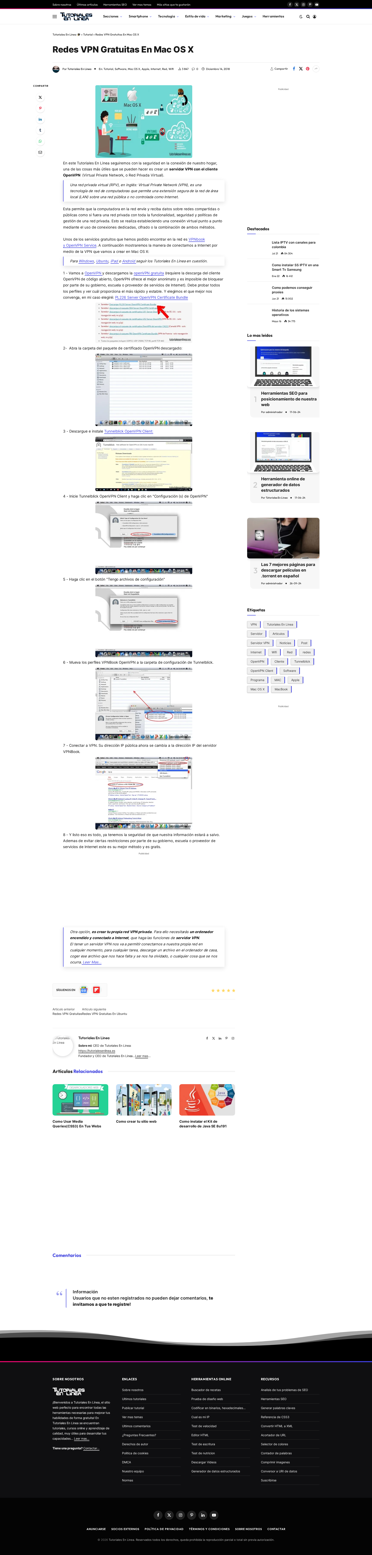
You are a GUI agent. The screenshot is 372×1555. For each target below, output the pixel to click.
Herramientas (273, 16)
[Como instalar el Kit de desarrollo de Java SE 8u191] (207, 1099)
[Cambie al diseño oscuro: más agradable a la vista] (301, 16)
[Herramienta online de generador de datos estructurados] (283, 452)
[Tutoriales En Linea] (76, 16)
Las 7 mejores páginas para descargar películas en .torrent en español (288, 570)
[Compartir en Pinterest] (307, 68)
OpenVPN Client (262, 670)
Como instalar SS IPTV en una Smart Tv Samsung (295, 267)
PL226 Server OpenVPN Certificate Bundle (151, 297)
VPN (254, 624)
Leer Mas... (91, 962)
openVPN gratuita (149, 273)
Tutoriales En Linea (79, 69)
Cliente (279, 661)
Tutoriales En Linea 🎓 (67, 34)
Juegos (247, 16)
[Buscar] (308, 16)
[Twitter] (40, 97)
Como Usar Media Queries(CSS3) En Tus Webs (77, 1123)
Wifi (171, 69)
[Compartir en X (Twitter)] (301, 68)
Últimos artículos (87, 4)
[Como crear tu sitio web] (144, 1100)
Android (129, 261)
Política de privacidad (164, 1529)
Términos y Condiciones (209, 1529)
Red (164, 69)
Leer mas (141, 1056)
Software (120, 69)
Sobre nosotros (62, 4)
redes (307, 652)
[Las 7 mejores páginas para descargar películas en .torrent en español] (283, 538)
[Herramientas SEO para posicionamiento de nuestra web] (283, 366)
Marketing (223, 16)
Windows (86, 261)
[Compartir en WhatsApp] (40, 141)
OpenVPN (93, 273)
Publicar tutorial (133, 1408)
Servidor (256, 633)
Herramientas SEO (115, 4)
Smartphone (138, 16)
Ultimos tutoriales (134, 1399)
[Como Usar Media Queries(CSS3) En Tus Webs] (80, 1099)
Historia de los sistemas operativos (290, 312)
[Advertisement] (144, 887)
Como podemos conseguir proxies (292, 290)
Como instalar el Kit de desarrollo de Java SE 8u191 (203, 1123)
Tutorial (88, 34)
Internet (156, 69)
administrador (274, 412)
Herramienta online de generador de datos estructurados (283, 484)
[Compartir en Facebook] (294, 68)
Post (304, 643)
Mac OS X (134, 69)
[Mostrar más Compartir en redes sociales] (316, 68)
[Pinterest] (40, 108)
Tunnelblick (302, 661)
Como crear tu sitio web (136, 1121)
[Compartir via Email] (40, 152)
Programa (257, 680)
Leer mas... (81, 1438)
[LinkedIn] (40, 119)
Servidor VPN (260, 643)
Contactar (276, 1529)
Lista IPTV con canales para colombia (294, 244)
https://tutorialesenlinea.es (96, 1051)
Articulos (279, 633)
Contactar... (91, 1448)
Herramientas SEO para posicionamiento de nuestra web (289, 399)
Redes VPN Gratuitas (67, 1014)
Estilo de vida (195, 16)
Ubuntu (102, 261)
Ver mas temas (141, 4)
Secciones (110, 16)
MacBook (281, 689)
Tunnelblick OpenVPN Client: (128, 431)
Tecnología (166, 16)
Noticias (285, 643)
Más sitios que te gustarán (173, 4)
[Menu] (55, 16)
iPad (114, 261)
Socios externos (125, 1529)
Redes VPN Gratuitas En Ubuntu (104, 1014)
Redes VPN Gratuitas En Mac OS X (123, 49)
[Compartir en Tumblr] (40, 130)
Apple (145, 69)
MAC (277, 680)
